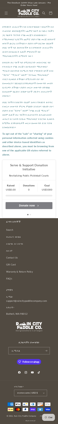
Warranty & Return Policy (19, 271)
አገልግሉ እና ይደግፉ (14, 243)
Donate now (27, 205)
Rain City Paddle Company (25, 416)
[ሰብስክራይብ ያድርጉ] (46, 350)
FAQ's (9, 278)
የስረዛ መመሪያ (31, 421)
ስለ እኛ (9, 250)
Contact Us (12, 257)
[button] (6, 13)
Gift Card (11, 264)
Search (9, 230)
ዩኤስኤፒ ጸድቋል (13, 236)
